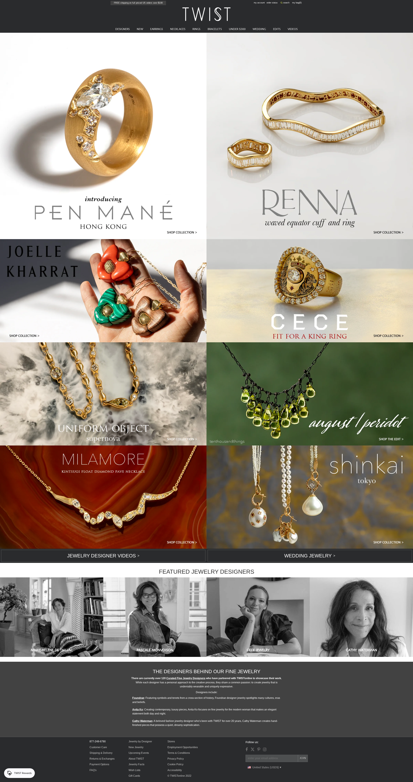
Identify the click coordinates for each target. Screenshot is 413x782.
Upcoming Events (139, 753)
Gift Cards (134, 775)
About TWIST (136, 758)
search (285, 2)
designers (122, 29)
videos (293, 29)
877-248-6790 (98, 741)
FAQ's (93, 770)
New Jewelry (136, 747)
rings (196, 29)
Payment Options (99, 764)
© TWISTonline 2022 (179, 775)
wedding (259, 29)
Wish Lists (134, 770)
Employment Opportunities (182, 747)
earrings (156, 29)
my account (259, 2)
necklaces (177, 29)
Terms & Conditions (178, 753)
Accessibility (174, 770)
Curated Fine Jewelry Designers (185, 678)
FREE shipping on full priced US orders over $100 (138, 3)
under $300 (237, 29)
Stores (171, 741)
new (140, 29)
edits (277, 29)
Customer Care (98, 747)
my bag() (297, 2)
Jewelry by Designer (140, 741)
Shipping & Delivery (101, 753)
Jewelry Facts (136, 764)
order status (272, 2)
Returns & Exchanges (102, 758)
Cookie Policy (175, 764)
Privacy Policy (175, 758)
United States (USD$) (266, 767)
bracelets (215, 29)
